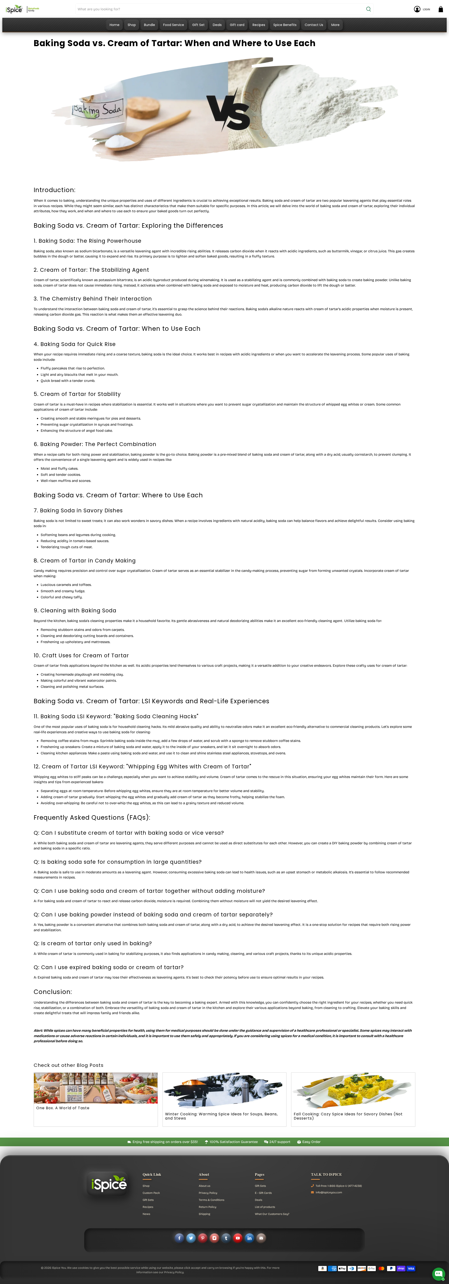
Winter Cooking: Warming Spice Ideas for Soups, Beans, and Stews (221, 1116)
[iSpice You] (22, 9)
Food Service (173, 24)
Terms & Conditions (211, 1200)
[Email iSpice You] (261, 1238)
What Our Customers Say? (272, 1214)
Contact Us (314, 24)
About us (204, 1185)
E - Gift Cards (263, 1193)
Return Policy (207, 1207)
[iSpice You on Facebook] (179, 1238)
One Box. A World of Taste (63, 1108)
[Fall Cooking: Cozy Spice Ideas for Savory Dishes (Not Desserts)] (353, 1091)
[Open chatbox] (438, 1274)
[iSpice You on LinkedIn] (249, 1238)
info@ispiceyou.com (329, 1192)
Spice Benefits (285, 24)
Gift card (237, 24)
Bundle (149, 24)
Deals (217, 24)
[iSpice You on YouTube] (238, 1238)
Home (114, 24)
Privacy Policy (208, 1193)
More (335, 24)
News (146, 1214)
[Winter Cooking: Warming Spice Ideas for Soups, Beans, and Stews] (224, 1091)
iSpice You (59, 1267)
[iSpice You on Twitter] (191, 1238)
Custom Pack (151, 1193)
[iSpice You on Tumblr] (226, 1238)
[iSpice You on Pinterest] (202, 1238)
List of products (265, 1207)
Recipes (259, 24)
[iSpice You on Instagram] (214, 1238)
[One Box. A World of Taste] (95, 1088)
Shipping (204, 1214)
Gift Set (198, 24)
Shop (132, 24)
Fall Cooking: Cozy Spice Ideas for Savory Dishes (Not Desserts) (348, 1116)
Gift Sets (148, 1200)
